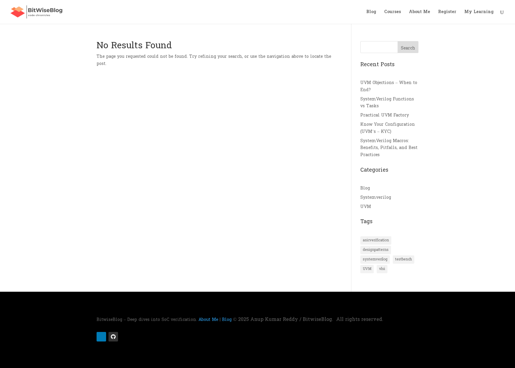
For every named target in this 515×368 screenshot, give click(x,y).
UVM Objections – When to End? (388, 86)
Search (408, 48)
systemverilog (375, 259)
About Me (419, 12)
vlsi (382, 268)
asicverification (376, 240)
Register (447, 12)
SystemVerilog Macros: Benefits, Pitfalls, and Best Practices (389, 148)
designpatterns (376, 249)
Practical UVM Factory (384, 115)
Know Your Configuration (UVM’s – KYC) (387, 128)
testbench (403, 259)
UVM (365, 206)
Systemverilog (375, 197)
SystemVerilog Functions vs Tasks (387, 102)
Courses (392, 12)
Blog (371, 12)
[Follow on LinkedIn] (101, 336)
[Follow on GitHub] (113, 336)
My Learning (479, 12)
